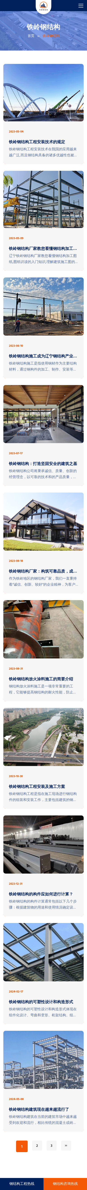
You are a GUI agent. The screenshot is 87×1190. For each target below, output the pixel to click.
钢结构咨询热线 (65, 1184)
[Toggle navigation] (81, 5)
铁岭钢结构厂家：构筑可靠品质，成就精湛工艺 (43, 571)
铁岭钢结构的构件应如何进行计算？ (41, 894)
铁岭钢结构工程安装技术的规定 (37, 142)
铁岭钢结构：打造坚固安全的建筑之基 (43, 464)
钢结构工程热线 (21, 1184)
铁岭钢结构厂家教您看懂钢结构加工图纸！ (43, 249)
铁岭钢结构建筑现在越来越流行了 (39, 1110)
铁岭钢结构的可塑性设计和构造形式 (41, 1002)
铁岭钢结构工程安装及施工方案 (37, 787)
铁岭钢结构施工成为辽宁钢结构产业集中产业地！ (43, 356)
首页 (31, 36)
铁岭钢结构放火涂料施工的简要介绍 (41, 679)
